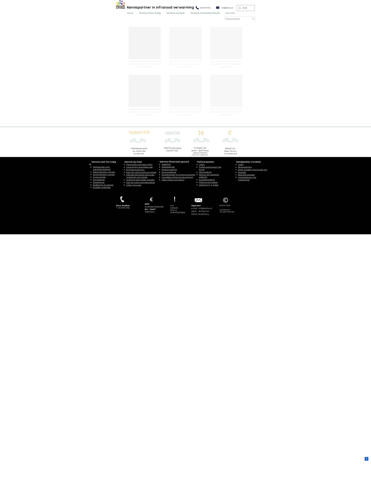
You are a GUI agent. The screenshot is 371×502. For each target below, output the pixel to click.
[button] (230, 13)
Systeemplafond (207, 240)
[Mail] (218, 7)
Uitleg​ (201, 225)
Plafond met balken (208, 243)
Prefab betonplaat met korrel (210, 229)
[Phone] (197, 8)
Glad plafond (205, 233)
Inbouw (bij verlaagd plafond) (209, 236)
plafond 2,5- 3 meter (208, 245)
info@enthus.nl (227, 8)
